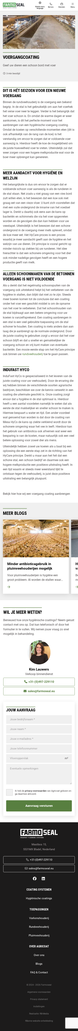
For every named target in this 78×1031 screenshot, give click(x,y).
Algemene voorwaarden (39, 992)
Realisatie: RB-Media (39, 1013)
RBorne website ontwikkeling (39, 1021)
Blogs (39, 963)
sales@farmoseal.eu (41, 691)
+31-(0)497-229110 (41, 681)
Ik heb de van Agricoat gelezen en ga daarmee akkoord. (43, 792)
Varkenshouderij (39, 918)
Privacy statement (39, 999)
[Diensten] (61, 5)
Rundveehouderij (39, 926)
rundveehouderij (32, 354)
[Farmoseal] (13, 5)
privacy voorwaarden (35, 790)
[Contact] (50, 5)
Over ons (39, 955)
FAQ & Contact (39, 972)
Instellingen (39, 1006)
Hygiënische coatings (39, 898)
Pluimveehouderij (39, 935)
